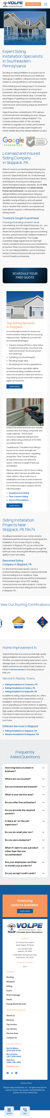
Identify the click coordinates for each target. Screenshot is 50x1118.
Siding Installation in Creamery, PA (21, 684)
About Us (10, 1015)
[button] (45, 4)
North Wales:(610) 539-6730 (13, 1049)
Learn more (25, 911)
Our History (11, 1029)
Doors (9, 990)
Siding (9, 986)
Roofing (10, 977)
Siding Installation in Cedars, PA (20, 688)
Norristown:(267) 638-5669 (13, 1055)
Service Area (12, 1033)
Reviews (10, 1020)
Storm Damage (13, 995)
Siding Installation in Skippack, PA (21, 730)
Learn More (14, 386)
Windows (10, 981)
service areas (17, 669)
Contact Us (11, 1037)
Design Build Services (16, 1004)
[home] (13, 4)
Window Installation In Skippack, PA (22, 734)
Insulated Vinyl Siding (19, 493)
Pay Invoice (11, 1024)
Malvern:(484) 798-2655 (13, 1061)
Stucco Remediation (19, 500)
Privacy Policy (26, 1083)
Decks (9, 999)
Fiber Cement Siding (18, 496)
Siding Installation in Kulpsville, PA (21, 691)
